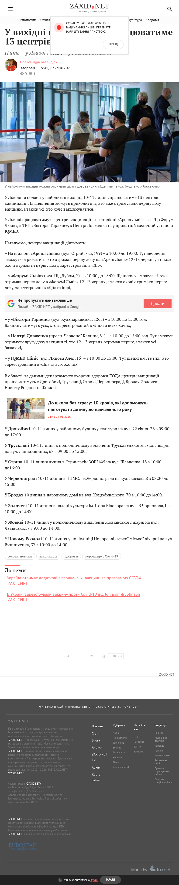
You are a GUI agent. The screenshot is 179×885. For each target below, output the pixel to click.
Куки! (94, 880)
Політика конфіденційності (164, 781)
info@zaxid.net (52, 794)
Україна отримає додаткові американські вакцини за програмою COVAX (74, 578)
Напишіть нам (162, 755)
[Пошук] (168, 9)
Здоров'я (71, 556)
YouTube (138, 751)
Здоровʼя (152, 20)
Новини (97, 726)
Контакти (159, 750)
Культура (135, 20)
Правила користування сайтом (162, 771)
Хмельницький (121, 767)
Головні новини (20, 556)
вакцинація (48, 556)
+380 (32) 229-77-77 (31, 791)
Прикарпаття (120, 737)
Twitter (138, 746)
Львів (116, 733)
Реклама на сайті (161, 762)
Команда (159, 745)
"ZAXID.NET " (15, 739)
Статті (96, 733)
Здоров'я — (29, 67)
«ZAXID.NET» (33, 783)
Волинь (117, 747)
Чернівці (118, 757)
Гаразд (113, 44)
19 (91, 656)
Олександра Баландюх (38, 62)
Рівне (116, 762)
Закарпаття (119, 752)
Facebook (139, 741)
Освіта (45, 20)
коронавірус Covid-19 (101, 556)
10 (114, 656)
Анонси (97, 747)
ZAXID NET (89, 6)
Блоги (96, 740)
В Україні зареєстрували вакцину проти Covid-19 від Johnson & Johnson (73, 594)
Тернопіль (118, 742)
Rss (136, 736)
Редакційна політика (161, 739)
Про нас (159, 733)
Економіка (28, 20)
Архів (96, 767)
